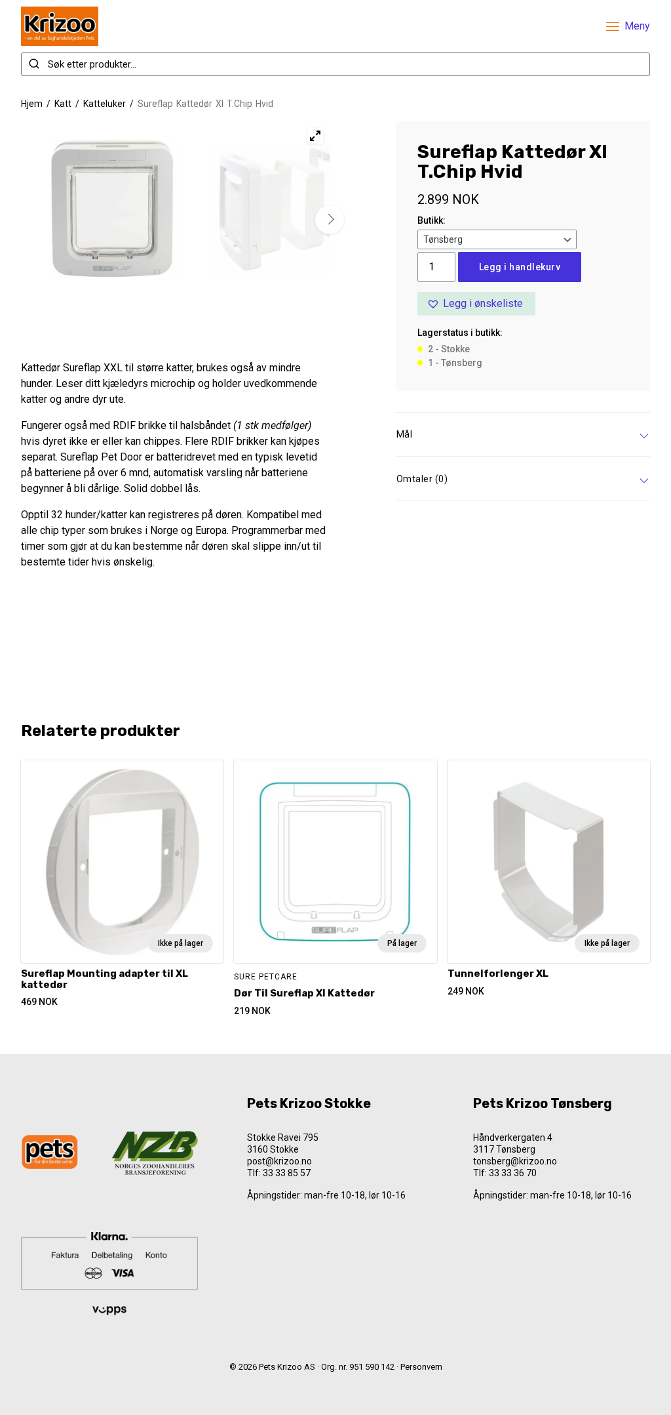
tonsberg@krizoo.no (515, 1161)
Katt (62, 103)
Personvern (421, 1367)
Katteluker (104, 103)
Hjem (32, 103)
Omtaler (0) (422, 479)
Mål (404, 434)
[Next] (329, 219)
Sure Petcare (265, 976)
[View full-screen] (315, 136)
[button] (476, 304)
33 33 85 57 (287, 1173)
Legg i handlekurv (520, 267)
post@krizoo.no (279, 1161)
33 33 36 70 (513, 1173)
